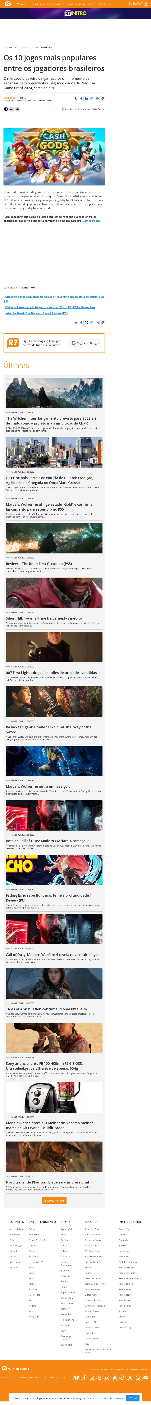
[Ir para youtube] (145, 1378)
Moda (31, 1278)
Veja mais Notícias (54, 1200)
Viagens (32, 1305)
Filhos (31, 1267)
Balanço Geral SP (93, 1262)
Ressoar (123, 1311)
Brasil (63, 1234)
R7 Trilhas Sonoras (128, 1262)
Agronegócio (67, 1229)
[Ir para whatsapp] (138, 1378)
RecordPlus (124, 1256)
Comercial (123, 1240)
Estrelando (34, 1256)
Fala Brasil (90, 1316)
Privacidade (33, 1377)
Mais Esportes (16, 1262)
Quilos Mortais (92, 1338)
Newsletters (124, 1251)
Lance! (12, 1256)
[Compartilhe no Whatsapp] (91, 98)
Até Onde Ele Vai (93, 1251)
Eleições (48, 4)
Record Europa (126, 1283)
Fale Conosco (19, 1377)
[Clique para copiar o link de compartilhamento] (102, 98)
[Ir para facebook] (130, 4)
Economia (65, 1270)
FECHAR (132, 1398)
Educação (65, 1276)
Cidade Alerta (91, 1294)
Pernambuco (67, 1314)
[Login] (146, 4)
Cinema (32, 1245)
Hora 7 (64, 1287)
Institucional (130, 1222)
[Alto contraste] (6, 109)
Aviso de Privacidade (113, 1398)
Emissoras (124, 1245)
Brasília (36, 4)
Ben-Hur (89, 1267)
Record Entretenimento (130, 1278)
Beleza (32, 1229)
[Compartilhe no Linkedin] (86, 98)
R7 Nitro (25, 47)
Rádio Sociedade (127, 1267)
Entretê (59, 4)
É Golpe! (65, 1281)
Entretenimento (42, 1222)
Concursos (66, 1256)
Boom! (88, 1272)
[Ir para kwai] (99, 1378)
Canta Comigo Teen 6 (95, 1283)
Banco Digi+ (125, 1229)
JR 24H (82, 4)
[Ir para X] (134, 4)
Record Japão (125, 1289)
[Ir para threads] (107, 1378)
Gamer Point (46, 47)
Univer (122, 1316)
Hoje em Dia (91, 1322)
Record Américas (127, 1272)
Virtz (31, 1311)
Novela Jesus (91, 1333)
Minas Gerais (67, 1303)
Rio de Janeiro (67, 1319)
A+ (12, 109)
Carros (64, 1245)
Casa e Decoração (37, 1240)
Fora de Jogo (15, 1245)
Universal (123, 1322)
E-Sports (13, 1240)
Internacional (67, 1297)
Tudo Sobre (66, 1344)
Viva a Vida (34, 1316)
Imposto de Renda (69, 1292)
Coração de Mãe (93, 1300)
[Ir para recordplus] (115, 1378)
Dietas (32, 1251)
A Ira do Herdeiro (93, 1234)
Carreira (122, 1234)
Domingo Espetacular (95, 1305)
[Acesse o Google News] (97, 99)
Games (35, 47)
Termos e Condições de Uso (54, 1377)
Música (32, 1283)
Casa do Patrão (92, 1289)
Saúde (64, 1330)
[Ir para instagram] (138, 4)
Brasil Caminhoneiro (94, 1278)
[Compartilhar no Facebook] (81, 98)
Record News (106, 4)
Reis (87, 1344)
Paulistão (13, 1267)
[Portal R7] (8, 3)
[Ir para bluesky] (76, 1378)
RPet (31, 1300)
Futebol (13, 1251)
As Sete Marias (92, 1245)
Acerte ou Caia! (92, 1229)
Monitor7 (65, 1308)
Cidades (64, 1251)
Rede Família (125, 1305)
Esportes (72, 4)
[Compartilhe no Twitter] (76, 98)
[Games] (75, 13)
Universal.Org (125, 1327)
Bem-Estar (34, 1234)
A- (17, 109)
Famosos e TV (36, 1262)
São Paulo (65, 1325)
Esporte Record (92, 1311)
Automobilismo (16, 1229)
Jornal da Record (93, 1327)
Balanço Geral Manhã (95, 1256)
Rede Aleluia (124, 1300)
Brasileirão (14, 1234)
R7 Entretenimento (11, 47)
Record (92, 4)
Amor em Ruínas (93, 1240)
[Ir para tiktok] (122, 1378)
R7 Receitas (34, 1294)
